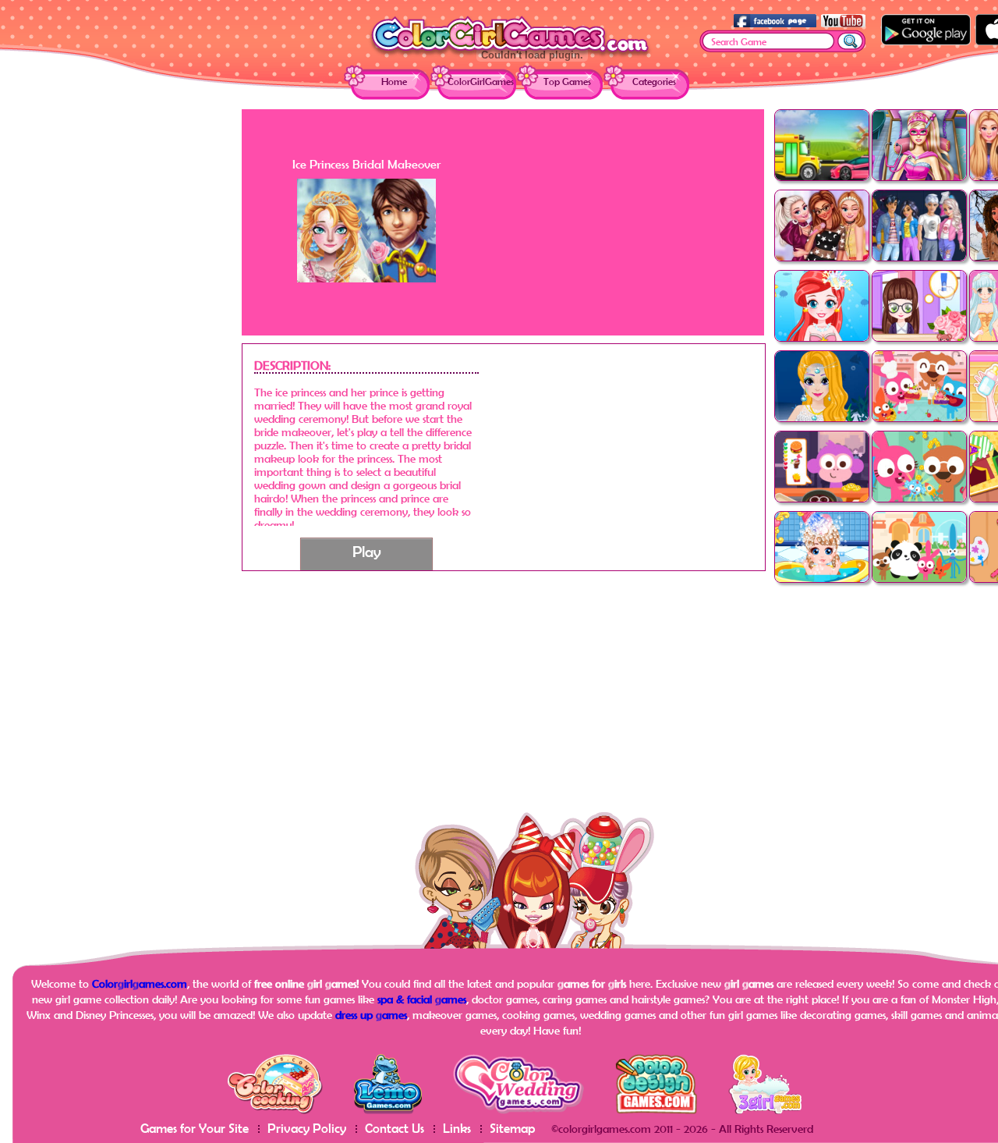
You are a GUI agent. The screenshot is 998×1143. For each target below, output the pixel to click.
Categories (654, 81)
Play (366, 551)
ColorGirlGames (481, 81)
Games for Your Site (194, 1127)
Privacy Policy (306, 1127)
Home (394, 81)
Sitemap (513, 1127)
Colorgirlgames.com (139, 983)
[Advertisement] (117, 343)
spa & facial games (421, 999)
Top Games (567, 81)
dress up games (371, 1014)
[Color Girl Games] (509, 55)
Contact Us (394, 1127)
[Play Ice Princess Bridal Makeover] (366, 278)
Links (457, 1127)
